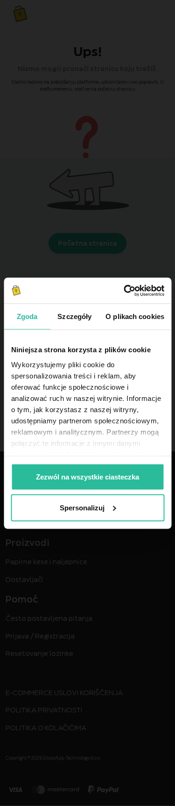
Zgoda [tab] (27, 316)
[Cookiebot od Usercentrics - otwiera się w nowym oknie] (124, 290)
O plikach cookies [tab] (134, 316)
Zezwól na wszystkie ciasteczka (87, 477)
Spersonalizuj (82, 507)
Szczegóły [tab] (74, 316)
